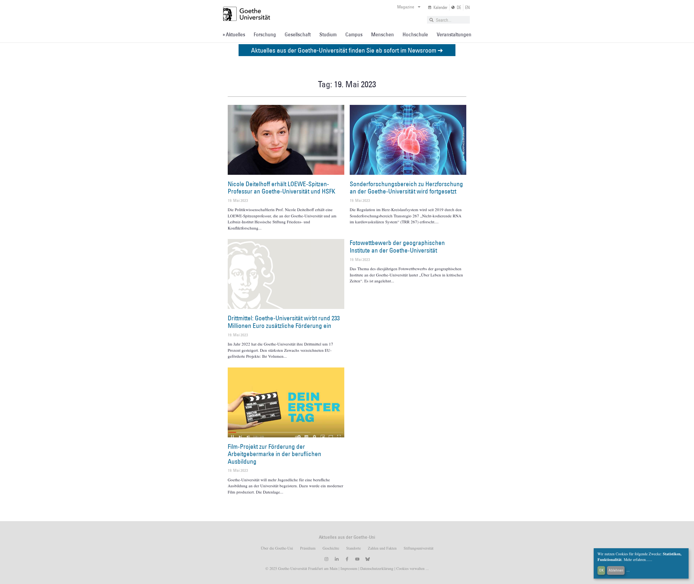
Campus (353, 34)
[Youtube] (357, 559)
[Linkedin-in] (337, 559)
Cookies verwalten (411, 568)
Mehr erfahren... (636, 559)
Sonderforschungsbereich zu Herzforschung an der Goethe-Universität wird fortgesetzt (406, 187)
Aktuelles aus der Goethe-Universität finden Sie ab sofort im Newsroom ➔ (347, 50)
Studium (328, 34)
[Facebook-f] (347, 559)
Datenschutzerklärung (376, 568)
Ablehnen (616, 570)
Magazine (405, 6)
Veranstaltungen (454, 34)
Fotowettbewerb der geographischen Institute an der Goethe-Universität (397, 246)
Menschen (382, 34)
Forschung (265, 34)
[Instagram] (326, 559)
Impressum (348, 568)
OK (601, 570)
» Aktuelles (234, 34)
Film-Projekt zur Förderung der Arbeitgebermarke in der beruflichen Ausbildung (274, 453)
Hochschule (415, 34)
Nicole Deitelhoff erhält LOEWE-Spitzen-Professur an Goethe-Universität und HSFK (281, 187)
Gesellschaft (298, 34)
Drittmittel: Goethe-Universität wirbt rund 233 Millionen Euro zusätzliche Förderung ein (284, 322)
